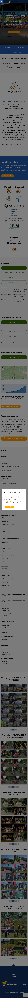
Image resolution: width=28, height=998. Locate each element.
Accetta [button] (9, 506)
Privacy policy (7, 501)
